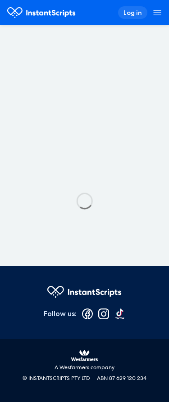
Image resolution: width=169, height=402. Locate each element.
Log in (132, 13)
